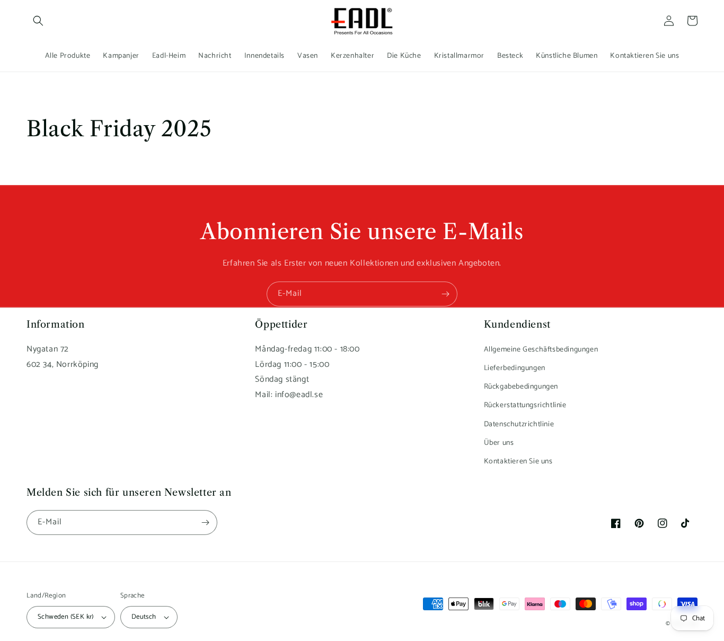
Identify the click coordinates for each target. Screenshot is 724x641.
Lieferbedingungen (514, 368)
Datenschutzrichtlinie (519, 424)
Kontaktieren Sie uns (518, 461)
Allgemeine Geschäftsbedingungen (541, 350)
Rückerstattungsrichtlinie (525, 405)
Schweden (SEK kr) (66, 616)
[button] (38, 20)
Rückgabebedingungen (521, 387)
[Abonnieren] (445, 294)
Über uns (499, 443)
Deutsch (143, 616)
